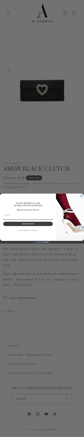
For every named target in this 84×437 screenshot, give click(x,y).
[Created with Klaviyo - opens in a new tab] (42, 242)
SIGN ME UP (28, 224)
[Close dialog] (81, 196)
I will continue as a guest (28, 230)
